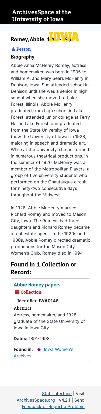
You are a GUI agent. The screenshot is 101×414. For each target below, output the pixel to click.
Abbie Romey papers (37, 284)
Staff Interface (57, 393)
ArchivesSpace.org (36, 400)
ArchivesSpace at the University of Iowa (41, 16)
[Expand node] (95, 28)
